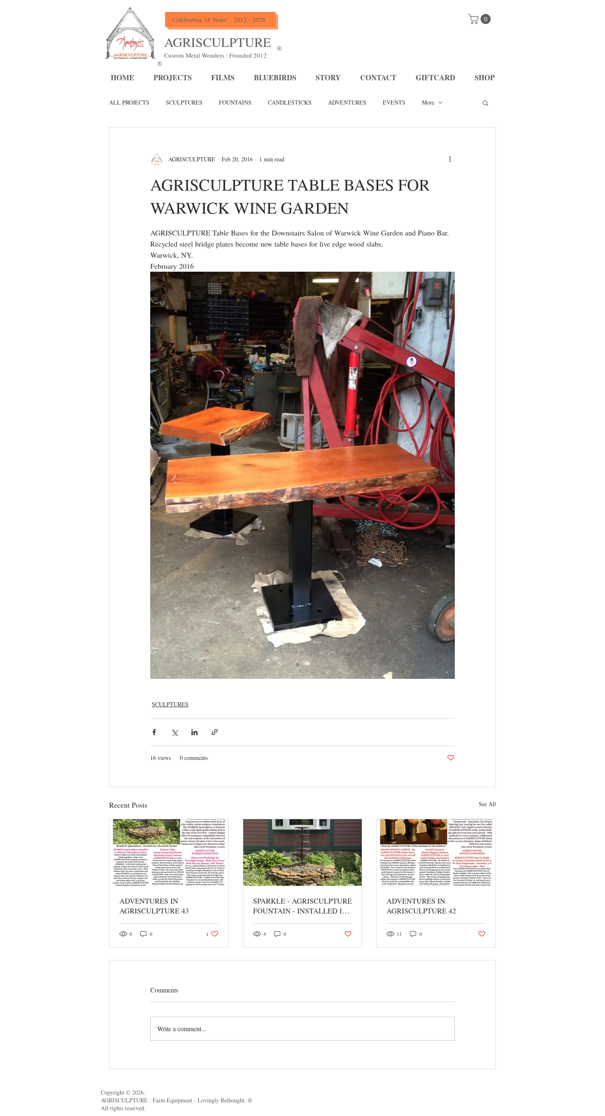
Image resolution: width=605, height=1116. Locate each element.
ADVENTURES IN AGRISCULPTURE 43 (154, 906)
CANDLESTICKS (290, 102)
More (428, 102)
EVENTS (394, 102)
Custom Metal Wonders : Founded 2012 (215, 55)
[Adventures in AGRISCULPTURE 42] (436, 852)
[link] (480, 19)
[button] (485, 102)
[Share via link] (215, 732)
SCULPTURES (184, 102)
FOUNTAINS (235, 102)
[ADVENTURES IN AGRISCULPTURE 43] (168, 852)
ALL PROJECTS (129, 102)
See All (487, 804)
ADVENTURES (347, 102)
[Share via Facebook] (154, 732)
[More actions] (450, 159)
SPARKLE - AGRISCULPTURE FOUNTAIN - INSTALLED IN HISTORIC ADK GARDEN (302, 906)
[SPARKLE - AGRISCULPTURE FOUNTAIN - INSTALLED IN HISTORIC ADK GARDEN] (302, 852)
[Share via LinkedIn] (194, 732)
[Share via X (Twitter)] (174, 732)
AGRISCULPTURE (217, 42)
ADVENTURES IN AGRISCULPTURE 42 (421, 906)
